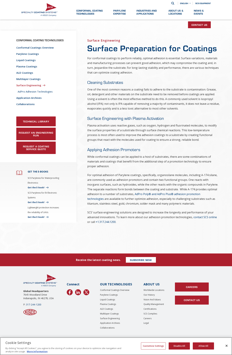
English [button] (184, 3)
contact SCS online (205, 217)
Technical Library (36, 121)
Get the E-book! (36, 187)
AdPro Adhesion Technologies (35, 91)
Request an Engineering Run (36, 134)
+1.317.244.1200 (106, 222)
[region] (116, 346)
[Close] (226, 346)
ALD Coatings (24, 72)
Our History (149, 294)
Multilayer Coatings (28, 79)
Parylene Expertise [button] (119, 12)
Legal (146, 323)
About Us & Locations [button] (175, 12)
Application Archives (29, 97)
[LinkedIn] (78, 291)
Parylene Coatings (27, 54)
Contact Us (199, 24)
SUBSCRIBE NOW (141, 260)
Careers (147, 318)
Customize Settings (153, 345)
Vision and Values (152, 299)
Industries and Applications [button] (146, 12)
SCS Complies (150, 313)
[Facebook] (70, 291)
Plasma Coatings (26, 66)
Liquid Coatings (26, 60)
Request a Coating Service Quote (36, 148)
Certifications (150, 308)
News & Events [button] (199, 12)
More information (37, 351)
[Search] (172, 3)
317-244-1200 (33, 304)
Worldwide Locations (154, 290)
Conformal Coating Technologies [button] (89, 12)
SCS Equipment (203, 3)
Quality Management (154, 304)
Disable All (179, 345)
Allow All (203, 345)
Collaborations (25, 104)
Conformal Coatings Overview (35, 47)
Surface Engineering (28, 85)
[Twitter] (86, 291)
